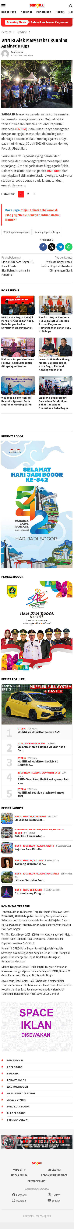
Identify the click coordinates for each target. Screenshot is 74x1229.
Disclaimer (54, 1169)
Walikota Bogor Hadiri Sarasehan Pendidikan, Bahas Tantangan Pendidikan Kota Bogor (53, 403)
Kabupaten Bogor (50, 772)
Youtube (56, 1200)
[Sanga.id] (37, 5)
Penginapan (30, 743)
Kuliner (37, 890)
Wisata (41, 743)
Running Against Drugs (47, 232)
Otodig (22, 728)
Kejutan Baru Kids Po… (29, 849)
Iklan (20, 743)
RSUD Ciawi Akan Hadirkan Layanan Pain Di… (43, 781)
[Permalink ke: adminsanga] (5, 53)
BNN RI (21, 129)
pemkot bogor (16, 1080)
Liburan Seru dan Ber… (29, 880)
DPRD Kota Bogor (18, 1106)
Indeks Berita (18, 1175)
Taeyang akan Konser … (30, 864)
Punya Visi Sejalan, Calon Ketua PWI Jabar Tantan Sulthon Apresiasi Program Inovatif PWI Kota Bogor (36, 925)
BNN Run (53, 171)
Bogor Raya (24, 772)
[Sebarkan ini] (43, 247)
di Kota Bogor (16, 1113)
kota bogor (14, 1067)
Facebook (21, 1195)
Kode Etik (19, 1169)
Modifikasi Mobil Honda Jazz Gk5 (39, 732)
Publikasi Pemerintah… (30, 836)
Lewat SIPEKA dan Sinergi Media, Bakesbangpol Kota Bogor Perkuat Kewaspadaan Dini (54, 364)
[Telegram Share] (60, 247)
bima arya (12, 1073)
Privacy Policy (36, 1181)
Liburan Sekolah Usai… (29, 820)
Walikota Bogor (17, 1086)
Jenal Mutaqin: (16, 1100)
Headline (36, 772)
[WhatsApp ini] (68, 247)
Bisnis (18, 816)
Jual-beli (38, 860)
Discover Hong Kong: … (30, 893)
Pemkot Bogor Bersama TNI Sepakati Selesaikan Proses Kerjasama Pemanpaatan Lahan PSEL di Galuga (55, 324)
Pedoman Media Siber (54, 1175)
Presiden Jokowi (17, 1119)
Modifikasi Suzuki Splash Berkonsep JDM (41, 794)
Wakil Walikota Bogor (21, 1093)
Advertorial (21, 829)
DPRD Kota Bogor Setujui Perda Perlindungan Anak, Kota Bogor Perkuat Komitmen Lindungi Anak (17, 322)
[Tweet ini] (51, 247)
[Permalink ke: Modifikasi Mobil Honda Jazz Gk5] (36, 704)
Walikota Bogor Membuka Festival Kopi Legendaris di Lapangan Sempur (17, 363)
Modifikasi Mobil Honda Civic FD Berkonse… (38, 763)
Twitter (56, 1195)
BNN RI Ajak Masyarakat (16, 232)
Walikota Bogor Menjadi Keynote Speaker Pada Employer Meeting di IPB (16, 401)
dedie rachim (15, 1060)
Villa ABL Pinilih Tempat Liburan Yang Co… (41, 748)
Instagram (21, 1200)
